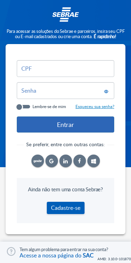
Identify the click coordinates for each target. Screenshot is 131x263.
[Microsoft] (93, 161)
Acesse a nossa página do (57, 255)
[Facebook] (79, 161)
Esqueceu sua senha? (94, 106)
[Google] (51, 161)
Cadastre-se (65, 208)
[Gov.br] (37, 161)
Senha (28, 90)
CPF (26, 68)
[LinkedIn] (65, 161)
